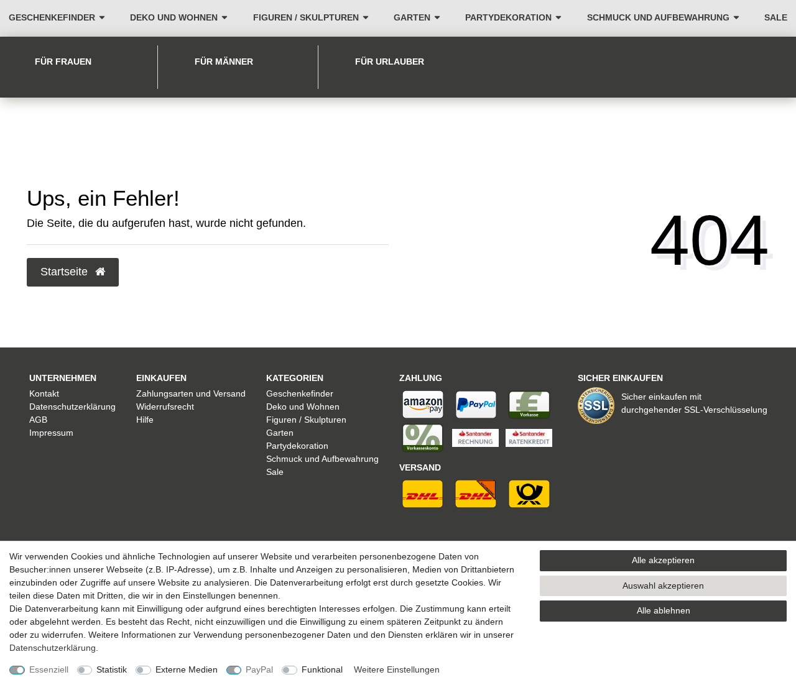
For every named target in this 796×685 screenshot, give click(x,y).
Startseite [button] (65, 271)
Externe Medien (186, 669)
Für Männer (224, 62)
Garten (412, 17)
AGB (38, 420)
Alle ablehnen (663, 610)
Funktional (322, 669)
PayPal (259, 669)
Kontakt (44, 393)
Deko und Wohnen (174, 17)
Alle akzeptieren (663, 560)
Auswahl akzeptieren (663, 586)
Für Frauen (63, 62)
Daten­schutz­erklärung (52, 648)
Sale (775, 17)
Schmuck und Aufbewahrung (658, 17)
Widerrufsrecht (165, 406)
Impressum (51, 433)
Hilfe (145, 420)
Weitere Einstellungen (397, 669)
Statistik (111, 669)
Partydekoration (508, 17)
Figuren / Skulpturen (306, 17)
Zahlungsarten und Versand (191, 393)
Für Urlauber (389, 62)
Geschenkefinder (52, 17)
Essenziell (48, 669)
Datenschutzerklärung (72, 406)
